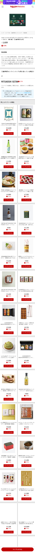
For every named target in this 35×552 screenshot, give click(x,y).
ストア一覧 (7, 32)
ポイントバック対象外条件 (23, 93)
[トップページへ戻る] (17, 7)
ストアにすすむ (17, 549)
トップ (2, 32)
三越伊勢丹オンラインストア (16, 32)
